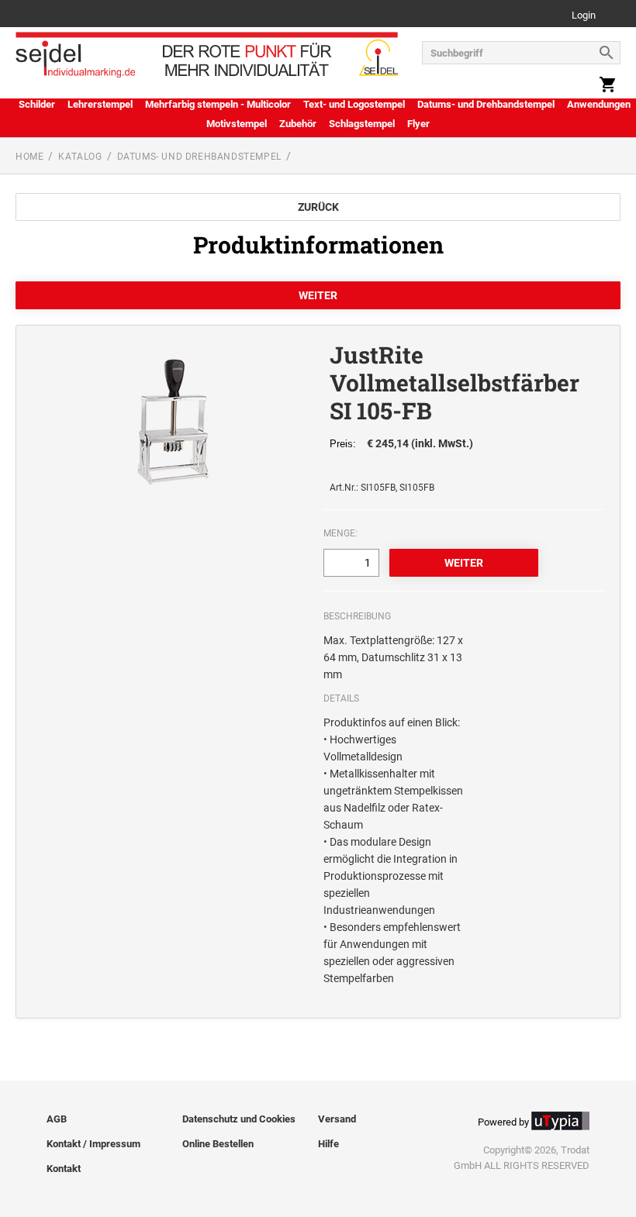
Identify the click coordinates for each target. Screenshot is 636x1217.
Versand (337, 1119)
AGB (57, 1119)
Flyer (418, 123)
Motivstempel (236, 123)
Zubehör (297, 123)
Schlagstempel (362, 123)
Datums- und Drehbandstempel (486, 104)
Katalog (80, 156)
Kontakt (64, 1168)
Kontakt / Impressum (93, 1144)
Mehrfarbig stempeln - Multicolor (218, 104)
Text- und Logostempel (354, 104)
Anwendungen (599, 104)
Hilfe (328, 1144)
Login (584, 16)
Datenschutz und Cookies (239, 1119)
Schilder (37, 104)
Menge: (340, 533)
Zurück (318, 207)
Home (29, 156)
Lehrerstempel (100, 104)
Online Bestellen (218, 1144)
